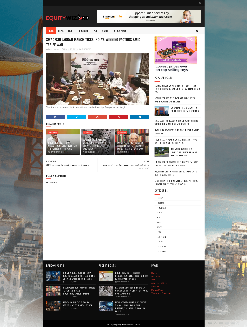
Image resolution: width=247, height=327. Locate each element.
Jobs (153, 279)
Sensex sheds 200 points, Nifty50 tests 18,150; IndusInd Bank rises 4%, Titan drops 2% (178, 89)
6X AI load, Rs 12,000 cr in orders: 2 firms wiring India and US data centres (176, 122)
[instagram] (200, 3)
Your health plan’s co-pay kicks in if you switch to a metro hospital (176, 141)
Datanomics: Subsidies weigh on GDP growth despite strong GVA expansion (94, 144)
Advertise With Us (159, 283)
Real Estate (161, 237)
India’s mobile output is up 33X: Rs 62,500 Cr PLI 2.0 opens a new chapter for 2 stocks (79, 275)
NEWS (61, 30)
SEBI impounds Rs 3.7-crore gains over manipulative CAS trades (175, 100)
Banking (160, 198)
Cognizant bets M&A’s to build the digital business (185, 109)
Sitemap (155, 286)
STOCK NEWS (161, 251)
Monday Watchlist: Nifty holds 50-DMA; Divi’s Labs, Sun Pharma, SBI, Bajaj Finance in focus (131, 307)
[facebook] (196, 3)
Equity (159, 213)
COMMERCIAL (161, 208)
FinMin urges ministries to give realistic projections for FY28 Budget (176, 163)
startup (160, 242)
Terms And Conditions (161, 293)
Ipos (95, 30)
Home (51, 30)
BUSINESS (83, 30)
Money (71, 30)
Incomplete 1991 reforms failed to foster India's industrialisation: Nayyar (130, 145)
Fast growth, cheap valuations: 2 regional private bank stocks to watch (177, 182)
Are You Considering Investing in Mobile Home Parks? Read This (184, 152)
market (105, 30)
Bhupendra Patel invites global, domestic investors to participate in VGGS (63, 145)
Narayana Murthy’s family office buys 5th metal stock (77, 304)
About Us (155, 276)
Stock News (120, 30)
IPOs (158, 217)
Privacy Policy (157, 290)
